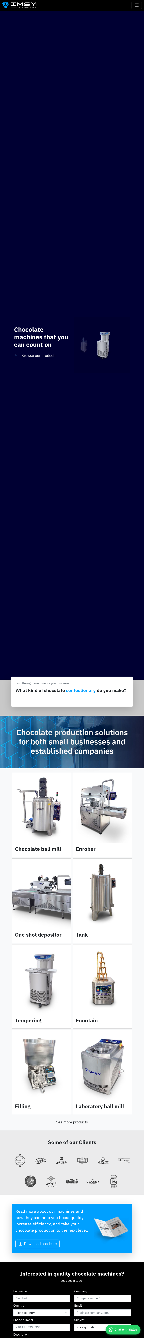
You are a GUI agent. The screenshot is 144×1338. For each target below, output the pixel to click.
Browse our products (38, 355)
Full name (20, 1291)
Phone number (23, 1320)
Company (80, 1291)
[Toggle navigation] (136, 5)
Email (78, 1305)
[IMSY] (19, 5)
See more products (72, 1122)
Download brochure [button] (40, 1244)
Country (18, 1305)
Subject (79, 1320)
